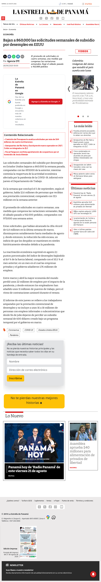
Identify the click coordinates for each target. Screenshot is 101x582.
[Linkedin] (18, 56)
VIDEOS (83, 51)
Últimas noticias (83, 188)
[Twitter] (5, 56)
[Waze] (53, 517)
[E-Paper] (87, 3)
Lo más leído (83, 126)
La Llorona (43, 24)
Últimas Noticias (27, 24)
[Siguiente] (97, 89)
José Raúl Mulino (74, 24)
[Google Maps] (48, 517)
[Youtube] (62, 18)
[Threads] (41, 18)
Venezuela (57, 24)
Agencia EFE (13, 61)
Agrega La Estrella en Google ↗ (45, 102)
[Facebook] (52, 18)
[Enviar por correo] (22, 56)
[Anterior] (69, 89)
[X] (46, 18)
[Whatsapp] (14, 56)
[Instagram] (57, 18)
